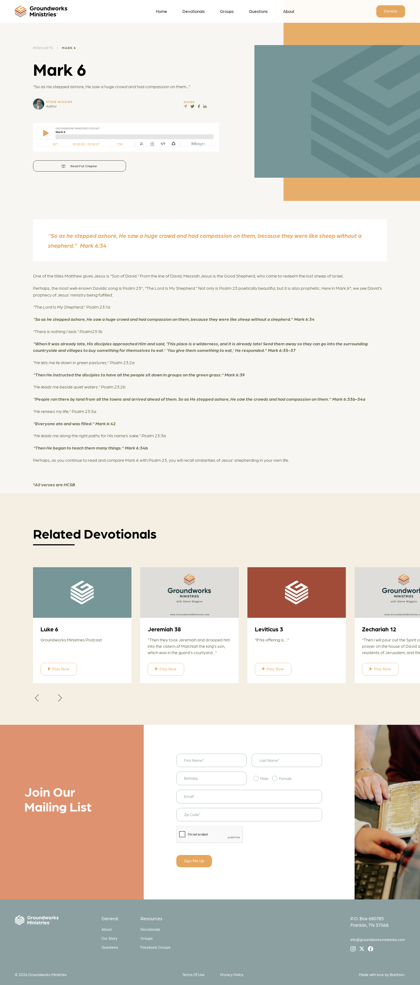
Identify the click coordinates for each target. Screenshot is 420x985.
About (288, 11)
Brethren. (397, 974)
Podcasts (43, 48)
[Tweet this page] (192, 106)
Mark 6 (69, 48)
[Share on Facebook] (199, 106)
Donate (390, 11)
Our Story (109, 938)
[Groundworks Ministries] (56, 921)
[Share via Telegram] (185, 106)
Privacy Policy (231, 974)
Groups (227, 11)
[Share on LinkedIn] (205, 106)
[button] (36, 698)
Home (161, 11)
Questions (258, 11)
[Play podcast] (82, 592)
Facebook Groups (155, 947)
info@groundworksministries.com (377, 939)
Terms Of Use (193, 974)
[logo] (63, 11)
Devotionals (193, 11)
